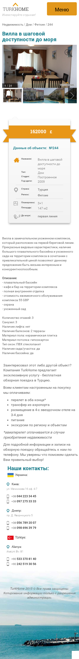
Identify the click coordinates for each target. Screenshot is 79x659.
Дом (29, 24)
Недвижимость (12, 24)
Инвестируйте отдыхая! (19, 15)
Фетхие (39, 24)
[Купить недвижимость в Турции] (16, 7)
